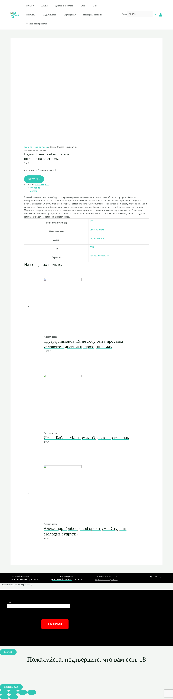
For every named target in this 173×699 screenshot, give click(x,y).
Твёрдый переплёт (99, 255)
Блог (83, 5)
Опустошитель (97, 229)
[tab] (89, 188)
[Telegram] (151, 577)
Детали (33, 191)
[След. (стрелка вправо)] (13, 697)
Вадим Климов (97, 238)
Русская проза (41, 147)
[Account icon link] (160, 15)
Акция (44, 5)
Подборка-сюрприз (92, 14)
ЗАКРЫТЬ (8, 652)
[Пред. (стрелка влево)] (4, 697)
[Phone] (161, 577)
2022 (92, 247)
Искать (124, 14)
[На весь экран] (22, 692)
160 (91, 221)
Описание (35, 187)
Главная (28, 147)
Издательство (49, 14)
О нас (95, 5)
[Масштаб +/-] (31, 692)
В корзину (34, 179)
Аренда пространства (36, 23)
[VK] (156, 577)
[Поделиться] (13, 692)
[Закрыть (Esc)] (4, 692)
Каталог (30, 5)
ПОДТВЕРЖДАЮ (11, 687)
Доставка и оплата (64, 5)
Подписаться (55, 624)
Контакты (30, 14)
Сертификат (70, 14)
